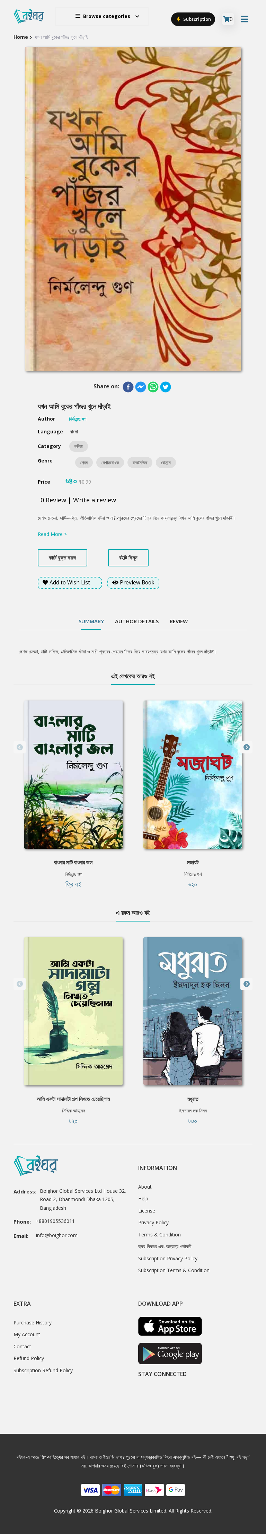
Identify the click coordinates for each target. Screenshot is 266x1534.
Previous (20, 747)
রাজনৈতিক (140, 462)
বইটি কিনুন (128, 557)
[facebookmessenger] (140, 387)
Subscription (196, 19)
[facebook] (128, 387)
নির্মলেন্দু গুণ (73, 874)
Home (21, 37)
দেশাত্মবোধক (110, 462)
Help (143, 1198)
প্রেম (84, 462)
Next (246, 747)
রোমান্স (166, 462)
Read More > (52, 534)
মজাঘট (192, 862)
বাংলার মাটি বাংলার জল (73, 862)
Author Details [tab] (137, 621)
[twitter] (165, 387)
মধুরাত (192, 1099)
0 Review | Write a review (78, 500)
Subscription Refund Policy (43, 1370)
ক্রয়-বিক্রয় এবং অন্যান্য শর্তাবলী (165, 1246)
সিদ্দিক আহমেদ (73, 1110)
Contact (22, 1346)
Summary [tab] (91, 621)
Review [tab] (179, 621)
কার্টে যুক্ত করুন (62, 557)
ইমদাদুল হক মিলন (193, 1110)
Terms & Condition (159, 1234)
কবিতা (78, 446)
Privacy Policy (153, 1222)
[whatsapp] (153, 387)
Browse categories (106, 16)
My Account (27, 1334)
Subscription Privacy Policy (167, 1258)
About (145, 1186)
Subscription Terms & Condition (174, 1270)
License (146, 1210)
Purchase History (33, 1322)
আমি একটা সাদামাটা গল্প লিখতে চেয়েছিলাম (73, 1099)
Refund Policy (29, 1358)
